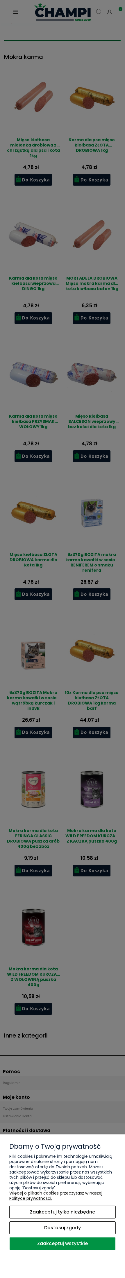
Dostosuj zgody (62, 1227)
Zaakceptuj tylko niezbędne (62, 1212)
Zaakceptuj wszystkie (62, 1243)
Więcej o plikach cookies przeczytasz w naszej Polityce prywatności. (55, 1195)
